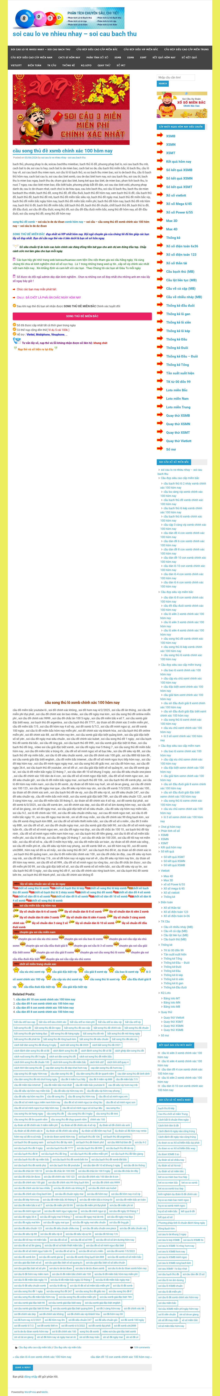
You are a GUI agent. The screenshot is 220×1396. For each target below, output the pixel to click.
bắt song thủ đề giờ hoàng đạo (30, 1033)
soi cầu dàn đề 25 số (194, 1274)
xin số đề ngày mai (113, 1337)
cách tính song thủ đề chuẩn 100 (31, 1062)
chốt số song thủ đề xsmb (96, 892)
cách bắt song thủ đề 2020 (74, 1045)
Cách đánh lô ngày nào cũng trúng (176, 1131)
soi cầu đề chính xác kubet (102, 1188)
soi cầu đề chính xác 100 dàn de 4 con (98, 1176)
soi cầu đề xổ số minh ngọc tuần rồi (33, 1251)
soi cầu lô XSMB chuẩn (170, 1285)
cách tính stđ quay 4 (118, 1062)
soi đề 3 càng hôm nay (108, 1308)
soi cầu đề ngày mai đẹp (120, 1216)
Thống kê (68, 65)
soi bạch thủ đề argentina (116, 1136)
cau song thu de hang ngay (28, 1113)
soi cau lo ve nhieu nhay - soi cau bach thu (63, 157)
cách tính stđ (96, 1062)
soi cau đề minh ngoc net (27, 1211)
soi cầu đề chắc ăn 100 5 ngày (94, 1171)
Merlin (44, 1392)
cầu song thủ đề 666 (107, 1113)
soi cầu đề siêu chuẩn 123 (28, 1228)
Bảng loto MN (172, 1002)
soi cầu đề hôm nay (97, 1194)
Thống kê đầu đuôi (180, 306)
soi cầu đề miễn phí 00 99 (59, 1205)
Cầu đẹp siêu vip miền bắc (141, 49)
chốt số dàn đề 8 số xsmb (72, 896)
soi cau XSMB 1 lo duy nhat (172, 1268)
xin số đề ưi (132, 1337)
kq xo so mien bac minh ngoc (173, 1200)
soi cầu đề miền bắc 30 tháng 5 (59, 1199)
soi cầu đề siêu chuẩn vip (133, 1228)
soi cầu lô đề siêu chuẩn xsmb (30, 1285)
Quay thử (104, 65)
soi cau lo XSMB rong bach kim (174, 1263)
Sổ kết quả (189, 57)
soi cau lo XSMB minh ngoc (172, 1257)
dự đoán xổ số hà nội (169, 1165)
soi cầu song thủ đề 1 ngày (28, 1291)
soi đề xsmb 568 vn (47, 1325)
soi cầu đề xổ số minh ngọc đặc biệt (105, 1245)
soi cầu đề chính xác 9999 (106, 1182)
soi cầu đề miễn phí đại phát (91, 1205)
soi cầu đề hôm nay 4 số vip (125, 1194)
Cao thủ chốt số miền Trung (173, 1114)
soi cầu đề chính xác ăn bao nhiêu (32, 1188)
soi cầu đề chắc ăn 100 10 (28, 1171)
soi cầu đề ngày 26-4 (25, 1216)
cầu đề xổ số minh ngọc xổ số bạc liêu (82, 1108)
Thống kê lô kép (178, 331)
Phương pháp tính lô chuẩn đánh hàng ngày (181, 1222)
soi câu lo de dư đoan (60, 1268)
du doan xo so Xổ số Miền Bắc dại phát (179, 1142)
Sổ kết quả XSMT (179, 187)
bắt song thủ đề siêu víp (124, 1039)
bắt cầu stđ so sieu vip (110, 1022)
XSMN (130, 57)
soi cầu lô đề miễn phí (169, 1291)
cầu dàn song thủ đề (62, 1073)
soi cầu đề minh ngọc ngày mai (60, 1211)
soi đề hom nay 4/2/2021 (27, 1320)
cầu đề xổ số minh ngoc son (120, 1102)
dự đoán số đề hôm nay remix (130, 1130)
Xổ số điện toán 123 (181, 255)
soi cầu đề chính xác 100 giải (29, 1182)
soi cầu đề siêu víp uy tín (78, 1234)
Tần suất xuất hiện (180, 373)
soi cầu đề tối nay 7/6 (106, 1234)
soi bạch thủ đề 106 (89, 1136)
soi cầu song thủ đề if (120, 1291)
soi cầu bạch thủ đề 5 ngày (28, 1148)
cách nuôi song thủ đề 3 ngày (30, 1056)
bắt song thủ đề (22, 1027)
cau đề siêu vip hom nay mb (123, 1085)
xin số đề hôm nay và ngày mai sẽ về (56, 1337)
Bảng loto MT (172, 998)
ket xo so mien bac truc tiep (172, 1177)
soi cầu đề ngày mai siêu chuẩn (89, 1222)
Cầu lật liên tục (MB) (181, 280)
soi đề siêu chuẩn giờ (106, 1320)
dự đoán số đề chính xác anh (114, 1125)
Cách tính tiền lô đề (168, 1125)
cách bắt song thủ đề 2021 (106, 1045)
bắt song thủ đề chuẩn (137, 1027)
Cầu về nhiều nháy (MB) (184, 297)
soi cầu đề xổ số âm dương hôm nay (115, 1239)
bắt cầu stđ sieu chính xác (52, 1022)
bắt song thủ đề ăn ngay (48, 1027)
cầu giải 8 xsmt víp (95, 971)
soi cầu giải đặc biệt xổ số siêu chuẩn (105, 1262)
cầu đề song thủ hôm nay (81, 1096)
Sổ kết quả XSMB (179, 170)
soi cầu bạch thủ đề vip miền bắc (31, 1159)
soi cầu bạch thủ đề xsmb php (30, 1165)
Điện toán (34, 65)
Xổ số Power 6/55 (179, 212)
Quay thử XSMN (178, 424)
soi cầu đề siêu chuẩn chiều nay (62, 1228)
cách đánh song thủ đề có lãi (96, 1050)
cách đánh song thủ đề (65, 1050)
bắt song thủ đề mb (93, 1033)
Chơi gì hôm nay (69, 57)
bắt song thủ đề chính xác (107, 1027)
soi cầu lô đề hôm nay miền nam (31, 1274)
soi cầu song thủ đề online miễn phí (77, 1297)
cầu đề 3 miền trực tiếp (73, 1079)
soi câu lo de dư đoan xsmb (89, 1268)
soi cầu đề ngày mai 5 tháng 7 (56, 1216)
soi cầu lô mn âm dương (171, 1280)
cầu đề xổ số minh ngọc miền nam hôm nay (37, 1102)
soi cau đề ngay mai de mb (89, 1216)
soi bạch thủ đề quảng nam (28, 1142)
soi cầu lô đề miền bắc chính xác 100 (71, 1274)
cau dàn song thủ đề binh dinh (134, 1073)
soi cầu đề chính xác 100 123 (59, 1176)
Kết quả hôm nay (164, 57)
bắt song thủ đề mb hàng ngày (123, 1033)
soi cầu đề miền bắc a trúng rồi (96, 1199)
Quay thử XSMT (178, 433)
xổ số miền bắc (190, 1320)
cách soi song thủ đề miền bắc (95, 1056)
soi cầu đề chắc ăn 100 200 (60, 1171)
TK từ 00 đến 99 (178, 382)
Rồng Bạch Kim (166, 1228)
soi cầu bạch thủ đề (168, 1274)
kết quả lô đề (188, 1211)
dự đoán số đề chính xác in (28, 1130)
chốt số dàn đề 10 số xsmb (111, 896)
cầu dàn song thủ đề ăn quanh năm (95, 1073)
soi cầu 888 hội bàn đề (119, 1142)
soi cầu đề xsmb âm (24, 1257)
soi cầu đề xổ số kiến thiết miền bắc (63, 1245)
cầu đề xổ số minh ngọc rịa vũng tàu (83, 1102)
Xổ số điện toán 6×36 (177, 916)
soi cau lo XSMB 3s (193, 1240)
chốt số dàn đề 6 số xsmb (34, 896)
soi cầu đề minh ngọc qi (93, 1211)
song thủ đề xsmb (24, 221)
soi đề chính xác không (51, 1314)
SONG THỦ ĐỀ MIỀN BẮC (29, 234)
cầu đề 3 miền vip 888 (100, 1079)
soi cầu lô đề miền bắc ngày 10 (30, 1279)
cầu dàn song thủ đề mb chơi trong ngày (35, 1079)
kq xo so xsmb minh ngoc (171, 1205)
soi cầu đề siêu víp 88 (25, 1234)
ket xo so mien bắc (168, 1182)
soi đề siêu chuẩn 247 (79, 1320)
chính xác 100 (97, 1119)
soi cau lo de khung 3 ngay (172, 1234)
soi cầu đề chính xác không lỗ (69, 1188)
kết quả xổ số (165, 1217)
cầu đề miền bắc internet (27, 1085)
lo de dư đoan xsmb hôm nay (60, 1136)
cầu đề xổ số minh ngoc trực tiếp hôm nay (36, 1108)
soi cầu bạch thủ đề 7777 (59, 1148)
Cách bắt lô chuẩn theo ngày (173, 1119)
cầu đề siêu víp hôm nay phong (103, 1090)
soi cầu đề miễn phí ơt (121, 1205)
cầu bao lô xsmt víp (127, 971)
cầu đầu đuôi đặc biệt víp (39, 987)
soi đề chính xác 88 (134, 1308)
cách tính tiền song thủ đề (28, 1067)
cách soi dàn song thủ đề (62, 1056)
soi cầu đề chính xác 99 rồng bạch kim (68, 1182)
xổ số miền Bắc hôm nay (171, 1326)
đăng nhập (30, 1376)
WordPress (30, 1392)
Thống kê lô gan (178, 314)
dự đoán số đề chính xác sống (62, 1130)
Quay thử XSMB (178, 416)
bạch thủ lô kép (166, 1108)
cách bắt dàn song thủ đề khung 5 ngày (35, 1045)
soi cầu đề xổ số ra (65, 1251)
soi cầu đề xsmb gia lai (51, 1257)
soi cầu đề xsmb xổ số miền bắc (124, 1257)
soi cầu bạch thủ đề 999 (89, 1148)
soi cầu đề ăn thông (134, 1165)
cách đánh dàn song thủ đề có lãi (31, 1050)
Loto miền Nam (177, 399)
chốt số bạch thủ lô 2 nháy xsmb (54, 892)
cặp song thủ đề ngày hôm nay (30, 1073)
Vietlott (16, 65)
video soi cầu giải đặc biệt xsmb (119, 1331)
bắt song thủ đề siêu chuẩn (94, 1039)
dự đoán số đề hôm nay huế (96, 1130)
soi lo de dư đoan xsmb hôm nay (31, 1331)
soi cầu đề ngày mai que (56, 1222)
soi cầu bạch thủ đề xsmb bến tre (70, 1159)
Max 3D (171, 221)
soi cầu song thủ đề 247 (59, 1291)
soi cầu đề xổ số (58, 1239)
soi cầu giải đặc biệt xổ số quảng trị (63, 1262)
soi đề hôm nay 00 (113, 1314)
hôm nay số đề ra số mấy (27, 1136)
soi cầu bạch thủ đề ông (54, 1153)
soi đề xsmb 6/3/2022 (73, 1325)
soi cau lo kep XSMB (169, 1240)
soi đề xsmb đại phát (100, 1325)
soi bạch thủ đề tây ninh (59, 1142)
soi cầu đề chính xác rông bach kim (32, 1194)
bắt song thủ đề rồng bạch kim (59, 1039)
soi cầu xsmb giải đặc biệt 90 (29, 1302)
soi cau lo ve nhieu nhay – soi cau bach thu (75, 34)
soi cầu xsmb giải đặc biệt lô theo (31, 1308)
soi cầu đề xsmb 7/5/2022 (121, 1251)
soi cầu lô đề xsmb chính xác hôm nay (178, 1297)
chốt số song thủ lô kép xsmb (108, 888)
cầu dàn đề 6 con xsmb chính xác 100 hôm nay (45, 1007)
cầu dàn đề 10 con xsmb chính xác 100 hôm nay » (121, 1357)
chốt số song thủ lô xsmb (33, 888)
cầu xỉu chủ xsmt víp (32, 971)
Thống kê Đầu (176, 339)
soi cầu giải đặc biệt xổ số (27, 1262)
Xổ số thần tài (176, 263)
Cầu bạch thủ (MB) (180, 272)
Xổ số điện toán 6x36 (182, 246)
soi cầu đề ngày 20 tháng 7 (123, 1211)
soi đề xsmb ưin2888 (125, 1325)
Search (163, 83)
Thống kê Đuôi (177, 348)
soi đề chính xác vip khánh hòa (83, 1314)
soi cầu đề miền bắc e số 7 (28, 1205)
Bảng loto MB (172, 1006)
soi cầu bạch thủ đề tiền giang (127, 1153)
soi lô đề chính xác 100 (64, 1331)
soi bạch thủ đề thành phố (90, 1142)
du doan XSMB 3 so (168, 1154)
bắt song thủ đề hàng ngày (65, 1033)
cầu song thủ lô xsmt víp (105, 979)
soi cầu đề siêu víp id (51, 1234)
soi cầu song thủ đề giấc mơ (90, 1291)
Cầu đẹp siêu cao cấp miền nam (31, 57)
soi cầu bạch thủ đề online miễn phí (89, 1153)
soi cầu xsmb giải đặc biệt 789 (116, 1297)
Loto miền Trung (178, 407)
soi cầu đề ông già (119, 1222)
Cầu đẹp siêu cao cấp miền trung (186, 49)
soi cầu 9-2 (140, 1142)
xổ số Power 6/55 (174, 884)
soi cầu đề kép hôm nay (26, 1199)
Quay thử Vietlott (178, 441)
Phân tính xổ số (97, 57)
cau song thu (113, 1108)
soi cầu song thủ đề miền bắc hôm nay (34, 1297)
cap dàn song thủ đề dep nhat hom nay (66, 1067)
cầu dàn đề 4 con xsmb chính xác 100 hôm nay (45, 1003)
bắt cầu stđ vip (133, 1022)
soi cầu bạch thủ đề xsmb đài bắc (109, 1159)
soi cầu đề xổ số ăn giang (27, 1245)
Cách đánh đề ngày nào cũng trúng (177, 1136)
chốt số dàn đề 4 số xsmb (134, 892)
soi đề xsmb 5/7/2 (24, 1325)
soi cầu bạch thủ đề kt (26, 1153)
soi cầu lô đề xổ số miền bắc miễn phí (89, 1285)
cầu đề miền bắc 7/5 (127, 1079)
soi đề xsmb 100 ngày (132, 1320)
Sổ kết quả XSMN (179, 178)
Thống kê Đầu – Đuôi (182, 356)
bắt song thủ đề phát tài (27, 1039)
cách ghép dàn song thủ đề (129, 1050)
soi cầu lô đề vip (58, 1285)
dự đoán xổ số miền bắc (171, 1171)
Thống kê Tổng (177, 365)
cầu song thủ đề (55, 1113)
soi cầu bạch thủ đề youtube (65, 1165)
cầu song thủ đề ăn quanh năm (30, 1119)
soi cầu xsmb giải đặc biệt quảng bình (73, 1308)
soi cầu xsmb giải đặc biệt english (102, 1302)
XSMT (143, 57)
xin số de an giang (23, 1337)
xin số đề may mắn (89, 1337)
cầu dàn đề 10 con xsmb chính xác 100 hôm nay (45, 999)
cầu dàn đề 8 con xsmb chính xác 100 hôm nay (45, 1011)
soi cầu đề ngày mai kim (27, 1222)
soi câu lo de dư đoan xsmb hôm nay (127, 1268)
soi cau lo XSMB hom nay (171, 1251)
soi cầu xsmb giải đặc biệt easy (64, 1302)
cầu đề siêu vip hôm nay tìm (29, 1096)
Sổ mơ (121, 65)
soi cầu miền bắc (167, 1303)
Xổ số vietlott (176, 195)
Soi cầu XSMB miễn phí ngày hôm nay (178, 1308)
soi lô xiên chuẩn (167, 1314)
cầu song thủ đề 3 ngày (80, 1113)
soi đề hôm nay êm (55, 1320)
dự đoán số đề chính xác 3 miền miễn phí (36, 1125)
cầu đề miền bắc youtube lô (90, 1085)
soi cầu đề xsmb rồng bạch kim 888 (85, 1257)
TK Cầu (51, 65)
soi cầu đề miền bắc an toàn (131, 1199)
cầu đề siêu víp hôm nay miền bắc (32, 1090)
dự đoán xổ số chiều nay (171, 1159)
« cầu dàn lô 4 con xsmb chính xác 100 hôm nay (42, 1357)
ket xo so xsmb (189, 1182)
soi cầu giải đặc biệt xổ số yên (30, 1268)
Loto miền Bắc (177, 390)
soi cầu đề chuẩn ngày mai (69, 1194)
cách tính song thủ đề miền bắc (69, 1062)
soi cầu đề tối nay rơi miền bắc (30, 1239)
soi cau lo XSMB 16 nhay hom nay (176, 1245)
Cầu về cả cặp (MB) (181, 289)
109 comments (142, 1347)
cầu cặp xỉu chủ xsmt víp (67, 979)
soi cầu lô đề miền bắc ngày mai (112, 1279)
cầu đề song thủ (55, 1096)
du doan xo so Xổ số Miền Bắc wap (176, 1148)
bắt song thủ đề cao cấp (77, 1027)
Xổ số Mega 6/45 (179, 204)
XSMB (117, 57)
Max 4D (171, 229)
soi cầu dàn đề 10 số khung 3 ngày (101, 1165)
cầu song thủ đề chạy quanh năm (69, 1119)
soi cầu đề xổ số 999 (81, 1239)
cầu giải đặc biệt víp (64, 971)
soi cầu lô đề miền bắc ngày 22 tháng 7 (71, 1279)
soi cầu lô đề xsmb (123, 1285)
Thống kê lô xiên (178, 322)
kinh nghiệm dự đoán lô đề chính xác (177, 1194)
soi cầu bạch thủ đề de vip (119, 1148)
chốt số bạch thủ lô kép (69, 888)
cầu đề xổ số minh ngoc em (113, 1096)
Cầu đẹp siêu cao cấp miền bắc (97, 49)
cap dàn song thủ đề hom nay (106, 1067)
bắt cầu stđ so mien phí (82, 1022)
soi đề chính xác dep (25, 1314)
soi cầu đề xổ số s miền (91, 1251)
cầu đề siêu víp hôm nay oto (68, 1090)
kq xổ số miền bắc (167, 1211)
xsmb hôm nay (74, 221)
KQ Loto (86, 65)
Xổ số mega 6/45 (174, 888)
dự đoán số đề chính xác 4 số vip (78, 1125)
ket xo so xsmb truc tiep (170, 1188)
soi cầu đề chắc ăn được (27, 1176)
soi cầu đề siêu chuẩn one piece (99, 1228)
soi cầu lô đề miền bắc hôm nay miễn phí (116, 1274)
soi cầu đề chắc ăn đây (126, 1171)
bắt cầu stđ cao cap (24, 1022)
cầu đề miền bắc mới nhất (58, 1085)
